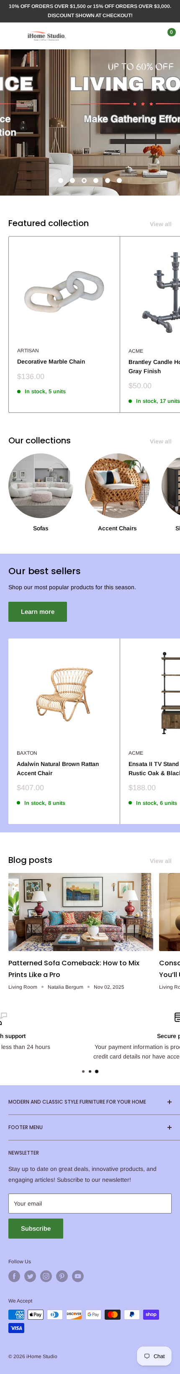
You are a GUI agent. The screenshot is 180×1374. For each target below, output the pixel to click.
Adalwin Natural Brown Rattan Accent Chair (58, 768)
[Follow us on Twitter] (30, 1276)
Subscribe (36, 1228)
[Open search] (131, 36)
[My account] (148, 36)
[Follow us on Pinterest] (62, 1276)
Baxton (27, 753)
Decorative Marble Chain (51, 361)
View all (161, 224)
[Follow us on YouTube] (78, 1276)
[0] (164, 36)
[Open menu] (12, 36)
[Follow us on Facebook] (14, 1276)
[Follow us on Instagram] (46, 1276)
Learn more (37, 611)
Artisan (28, 351)
